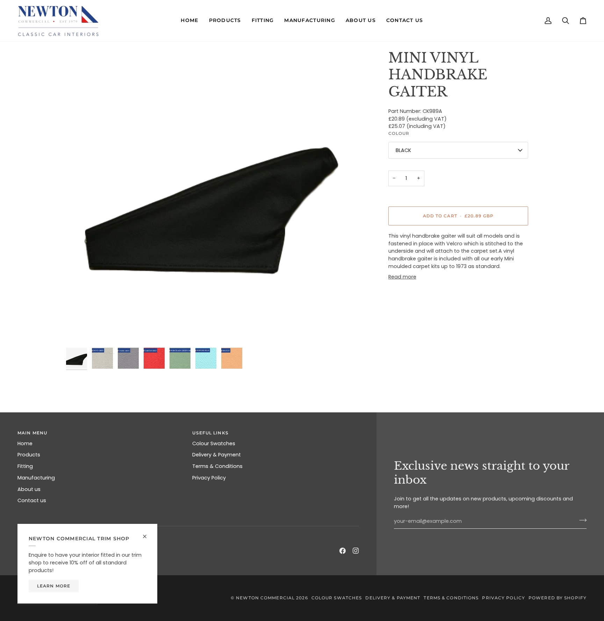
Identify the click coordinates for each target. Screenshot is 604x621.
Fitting (25, 466)
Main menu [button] (32, 432)
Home (25, 443)
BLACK (403, 150)
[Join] (581, 520)
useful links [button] (210, 432)
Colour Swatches (213, 443)
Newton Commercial (265, 597)
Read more (402, 276)
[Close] (147, 533)
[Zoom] (213, 197)
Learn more (53, 585)
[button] (189, 20)
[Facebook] (342, 551)
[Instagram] (356, 551)
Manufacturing (36, 477)
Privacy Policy (209, 477)
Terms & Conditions (217, 466)
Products (28, 454)
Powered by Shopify (557, 597)
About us (29, 489)
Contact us (31, 500)
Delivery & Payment (216, 454)
